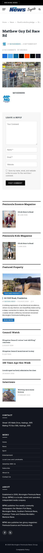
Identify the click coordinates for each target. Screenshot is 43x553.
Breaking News (11, 2)
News (4, 446)
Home (4, 442)
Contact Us (6, 477)
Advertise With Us (9, 464)
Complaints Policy (22, 549)
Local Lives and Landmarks (12, 459)
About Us (5, 473)
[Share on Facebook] (4, 56)
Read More (8, 320)
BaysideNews (15, 44)
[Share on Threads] (32, 56)
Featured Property (13, 293)
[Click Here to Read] (9, 219)
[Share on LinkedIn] (15, 56)
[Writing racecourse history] (9, 395)
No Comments (10, 50)
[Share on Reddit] (27, 56)
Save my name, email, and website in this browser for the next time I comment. (21, 173)
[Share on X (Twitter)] (10, 56)
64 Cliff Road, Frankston (15, 298)
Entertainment (7, 455)
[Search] (39, 9)
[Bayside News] (22, 9)
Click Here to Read (25, 212)
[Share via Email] (21, 56)
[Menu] (3, 9)
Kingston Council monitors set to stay (18, 351)
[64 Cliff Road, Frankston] (22, 284)
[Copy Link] (38, 56)
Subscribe (6, 468)
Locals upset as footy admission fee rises (19, 370)
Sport (4, 451)
